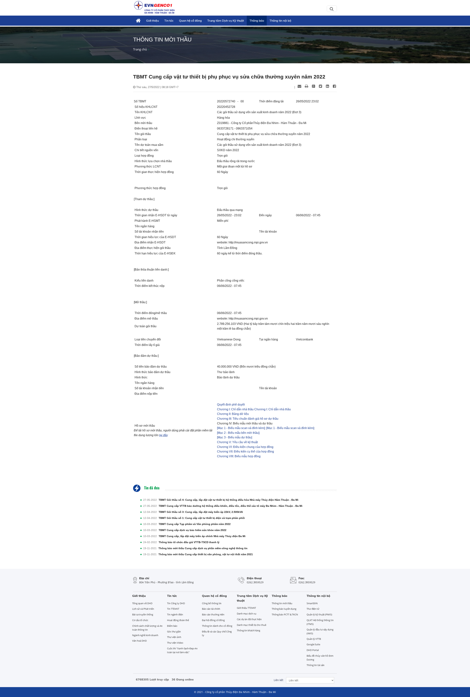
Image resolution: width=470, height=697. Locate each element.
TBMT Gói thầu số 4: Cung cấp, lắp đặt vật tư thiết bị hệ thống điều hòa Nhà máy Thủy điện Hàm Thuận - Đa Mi (228, 499)
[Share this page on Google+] (313, 86)
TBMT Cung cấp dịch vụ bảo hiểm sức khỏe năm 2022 (192, 530)
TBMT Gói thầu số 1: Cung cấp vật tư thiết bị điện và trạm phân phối (202, 518)
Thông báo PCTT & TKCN (285, 614)
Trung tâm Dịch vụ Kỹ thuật (225, 20)
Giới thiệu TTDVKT (246, 608)
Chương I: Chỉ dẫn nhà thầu (235, 409)
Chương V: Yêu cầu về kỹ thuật (237, 442)
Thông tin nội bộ (280, 20)
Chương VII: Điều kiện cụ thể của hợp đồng (245, 451)
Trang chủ (140, 49)
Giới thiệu (152, 20)
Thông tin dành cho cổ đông (217, 625)
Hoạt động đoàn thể (178, 620)
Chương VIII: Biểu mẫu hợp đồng (239, 456)
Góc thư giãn (174, 631)
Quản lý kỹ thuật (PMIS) (319, 614)
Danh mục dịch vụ (246, 613)
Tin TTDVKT (173, 608)
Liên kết (278, 680)
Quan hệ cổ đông (190, 20)
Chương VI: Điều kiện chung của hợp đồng (245, 446)
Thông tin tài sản (315, 665)
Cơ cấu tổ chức (140, 620)
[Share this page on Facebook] (334, 86)
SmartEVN (312, 603)
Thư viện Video (175, 642)
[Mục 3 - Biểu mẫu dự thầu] (234, 437)
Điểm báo (172, 625)
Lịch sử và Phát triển (143, 608)
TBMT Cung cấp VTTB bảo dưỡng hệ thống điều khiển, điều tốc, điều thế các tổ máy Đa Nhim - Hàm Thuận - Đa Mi (230, 505)
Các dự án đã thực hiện (249, 619)
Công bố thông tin (211, 603)
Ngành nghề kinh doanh (145, 635)
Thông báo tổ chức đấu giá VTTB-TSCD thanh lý (189, 542)
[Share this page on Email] (299, 86)
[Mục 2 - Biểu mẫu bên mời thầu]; (238, 432)
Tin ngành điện (175, 614)
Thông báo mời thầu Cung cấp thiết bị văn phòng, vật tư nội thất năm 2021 (205, 554)
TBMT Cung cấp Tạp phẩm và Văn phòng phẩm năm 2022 (195, 524)
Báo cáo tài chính (211, 608)
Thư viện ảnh (174, 637)
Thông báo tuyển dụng (284, 608)
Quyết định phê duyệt (231, 404)
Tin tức (168, 20)
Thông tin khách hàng (248, 630)
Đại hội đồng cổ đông (213, 620)
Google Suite (313, 644)
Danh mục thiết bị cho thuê (251, 625)
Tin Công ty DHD (176, 603)
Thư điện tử (313, 608)
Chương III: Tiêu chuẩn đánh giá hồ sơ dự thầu (247, 418)
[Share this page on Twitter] (320, 86)
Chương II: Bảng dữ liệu (233, 413)
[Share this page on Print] (306, 86)
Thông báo (257, 20)
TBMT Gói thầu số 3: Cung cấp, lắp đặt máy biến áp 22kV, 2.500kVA (201, 511)
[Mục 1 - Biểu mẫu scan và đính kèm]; (241, 428)
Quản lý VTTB (314, 639)
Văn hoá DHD (139, 640)
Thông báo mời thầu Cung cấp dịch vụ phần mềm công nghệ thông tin (202, 548)
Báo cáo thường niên (213, 614)
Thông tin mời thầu (282, 603)
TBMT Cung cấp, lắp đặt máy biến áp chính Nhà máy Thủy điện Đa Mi (202, 536)
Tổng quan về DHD (142, 603)
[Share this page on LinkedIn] (327, 86)
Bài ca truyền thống (142, 614)
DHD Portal (313, 650)
